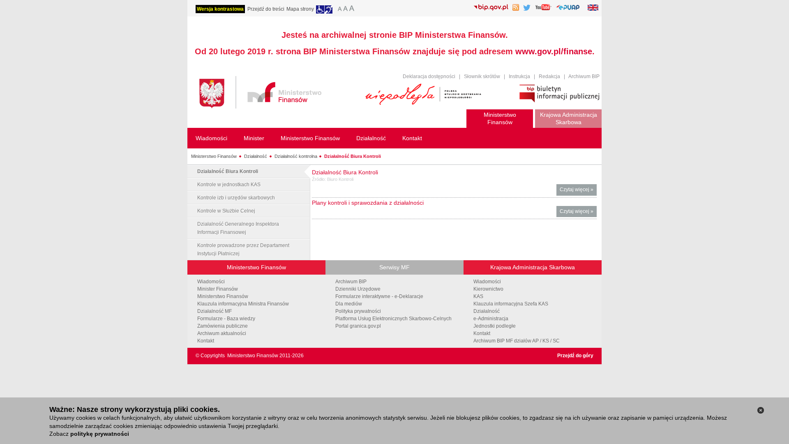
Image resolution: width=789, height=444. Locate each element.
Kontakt (205, 341)
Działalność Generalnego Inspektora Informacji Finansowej (238, 228)
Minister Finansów (217, 289)
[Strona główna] (278, 93)
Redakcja (549, 76)
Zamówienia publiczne (222, 326)
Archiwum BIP (584, 76)
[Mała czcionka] (338, 9)
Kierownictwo (488, 289)
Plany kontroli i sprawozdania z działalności (368, 202)
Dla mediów (348, 304)
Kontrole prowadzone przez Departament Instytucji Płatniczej (243, 250)
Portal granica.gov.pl (358, 326)
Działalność (255, 156)
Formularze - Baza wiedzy (226, 318)
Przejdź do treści (265, 9)
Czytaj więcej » (578, 191)
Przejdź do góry (575, 355)
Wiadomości (211, 281)
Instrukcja (519, 76)
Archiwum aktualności (221, 333)
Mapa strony (300, 9)
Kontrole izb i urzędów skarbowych (236, 198)
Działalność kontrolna (296, 156)
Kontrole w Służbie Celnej (226, 211)
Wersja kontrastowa (220, 9)
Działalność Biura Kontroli (352, 156)
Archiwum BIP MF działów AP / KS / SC (516, 341)
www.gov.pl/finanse (553, 51)
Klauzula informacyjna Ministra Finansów (243, 304)
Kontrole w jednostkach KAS (229, 184)
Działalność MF (214, 311)
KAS (478, 296)
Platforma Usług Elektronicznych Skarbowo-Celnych (393, 318)
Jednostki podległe (494, 326)
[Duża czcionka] (353, 9)
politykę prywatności (99, 433)
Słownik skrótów (482, 76)
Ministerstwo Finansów (214, 156)
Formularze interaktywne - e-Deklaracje (379, 296)
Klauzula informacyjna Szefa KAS (510, 304)
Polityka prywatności (358, 311)
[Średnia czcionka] (345, 9)
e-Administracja (490, 318)
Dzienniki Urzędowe (358, 289)
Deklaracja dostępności (429, 76)
